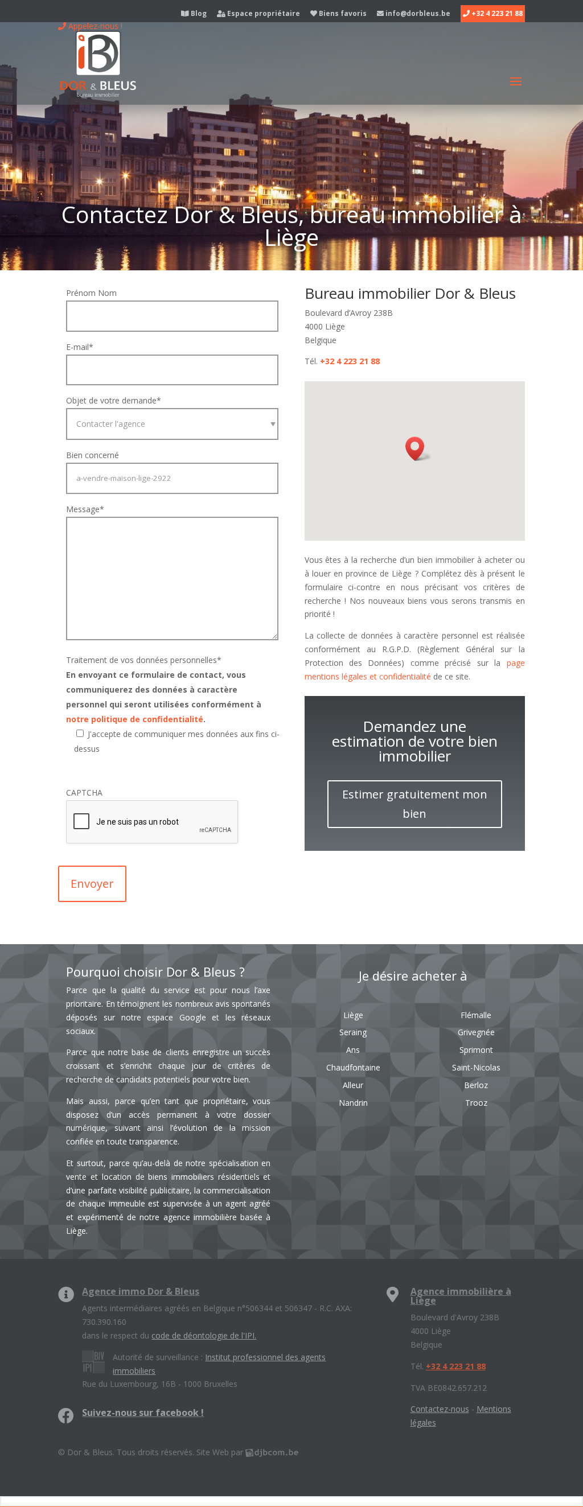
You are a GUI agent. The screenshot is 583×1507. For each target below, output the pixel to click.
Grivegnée (476, 1032)
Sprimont (476, 1049)
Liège (353, 1015)
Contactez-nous (439, 1408)
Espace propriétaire (262, 14)
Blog (198, 14)
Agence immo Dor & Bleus (140, 1291)
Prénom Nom (91, 292)
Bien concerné (92, 455)
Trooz (476, 1102)
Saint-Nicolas (476, 1067)
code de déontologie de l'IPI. (203, 1335)
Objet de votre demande (113, 400)
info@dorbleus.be (417, 14)
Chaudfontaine (353, 1067)
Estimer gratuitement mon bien (414, 804)
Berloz (476, 1085)
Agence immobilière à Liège (460, 1296)
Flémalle (476, 1015)
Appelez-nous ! (94, 25)
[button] (418, 449)
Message (85, 509)
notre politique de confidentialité (134, 719)
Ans (353, 1049)
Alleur (353, 1085)
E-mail (79, 346)
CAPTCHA (84, 792)
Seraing (353, 1032)
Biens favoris (342, 14)
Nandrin (353, 1102)
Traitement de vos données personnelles (143, 659)
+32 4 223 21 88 (496, 14)
